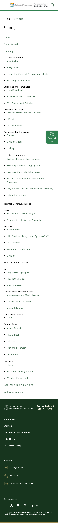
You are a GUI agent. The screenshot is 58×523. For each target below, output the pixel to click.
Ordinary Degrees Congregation (23, 158)
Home (7, 18)
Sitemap (8, 425)
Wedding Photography (18, 377)
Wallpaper (12, 148)
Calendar (11, 341)
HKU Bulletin (13, 334)
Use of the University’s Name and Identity (28, 73)
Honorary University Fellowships (23, 171)
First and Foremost (16, 347)
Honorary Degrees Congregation (23, 165)
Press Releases (15, 285)
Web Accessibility (13, 391)
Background (13, 67)
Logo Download (15, 89)
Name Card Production (18, 249)
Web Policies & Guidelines (18, 384)
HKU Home (9, 438)
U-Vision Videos (15, 141)
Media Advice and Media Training (23, 294)
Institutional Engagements (20, 371)
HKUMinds (12, 119)
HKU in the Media (16, 278)
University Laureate (17, 195)
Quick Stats (12, 354)
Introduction (13, 60)
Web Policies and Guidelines (21, 103)
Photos (10, 135)
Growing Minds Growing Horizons (24, 112)
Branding (9, 51)
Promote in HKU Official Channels (24, 220)
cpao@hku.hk (16, 467)
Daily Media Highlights (18, 272)
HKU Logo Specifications (19, 80)
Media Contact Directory (19, 301)
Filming (10, 364)
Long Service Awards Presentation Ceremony (30, 188)
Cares (9, 317)
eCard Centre (13, 229)
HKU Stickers (13, 242)
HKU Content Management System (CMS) (28, 236)
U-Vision (11, 255)
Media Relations (15, 307)
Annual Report (14, 328)
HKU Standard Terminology (21, 213)
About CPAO (11, 43)
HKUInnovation (14, 125)
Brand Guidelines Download (21, 96)
